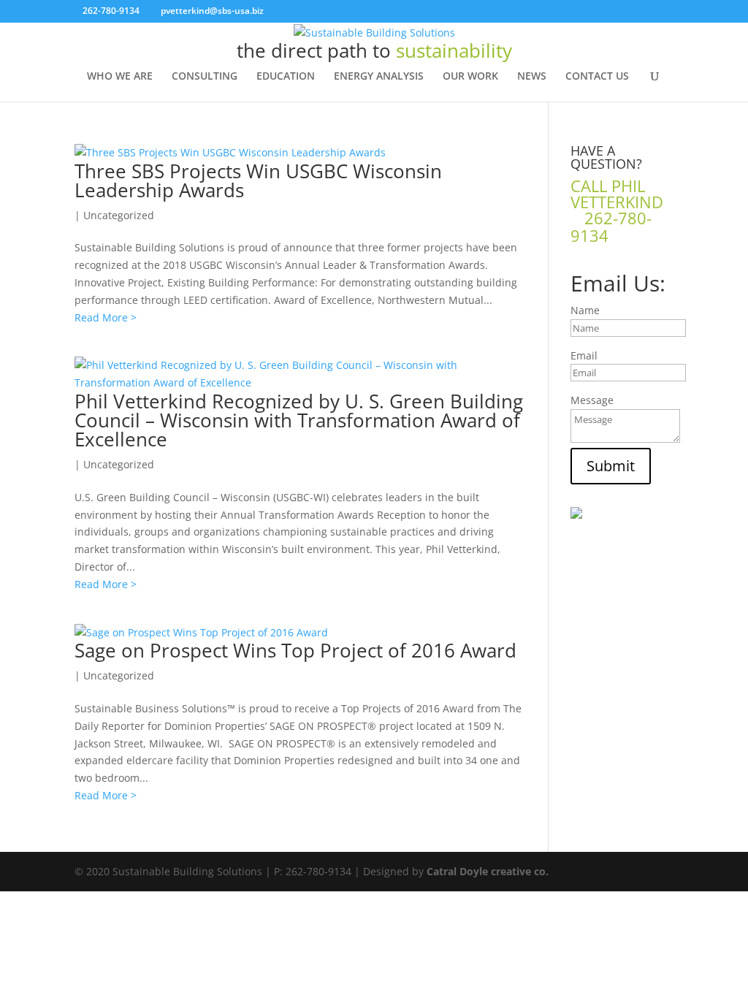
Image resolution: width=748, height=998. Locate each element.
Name (585, 310)
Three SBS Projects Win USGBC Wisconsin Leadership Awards (258, 180)
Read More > (106, 317)
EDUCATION (285, 77)
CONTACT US (597, 77)
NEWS (531, 77)
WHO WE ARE (120, 77)
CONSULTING (204, 77)
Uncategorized (118, 215)
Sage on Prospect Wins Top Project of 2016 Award (295, 650)
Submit (611, 466)
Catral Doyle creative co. (488, 871)
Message (592, 400)
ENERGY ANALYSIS (379, 77)
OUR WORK (470, 77)
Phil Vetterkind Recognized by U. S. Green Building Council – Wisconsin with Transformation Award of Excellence (299, 420)
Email (584, 355)
